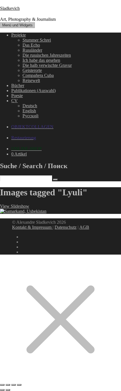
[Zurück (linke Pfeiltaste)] (2, 390)
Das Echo (31, 45)
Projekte (18, 35)
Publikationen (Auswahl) (33, 90)
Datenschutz (66, 227)
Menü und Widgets (17, 25)
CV (14, 100)
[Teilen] (13, 385)
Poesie (17, 95)
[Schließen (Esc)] (19, 385)
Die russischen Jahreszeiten (47, 55)
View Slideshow (14, 206)
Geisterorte (32, 70)
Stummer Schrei (37, 40)
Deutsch (30, 105)
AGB (84, 227)
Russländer (32, 50)
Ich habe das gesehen (41, 60)
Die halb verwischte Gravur (47, 65)
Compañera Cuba (38, 75)
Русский (31, 115)
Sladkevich (10, 8)
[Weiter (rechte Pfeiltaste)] (8, 390)
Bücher (17, 85)
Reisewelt (31, 80)
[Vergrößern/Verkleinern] (2, 385)
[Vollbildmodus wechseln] (8, 385)
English (29, 110)
